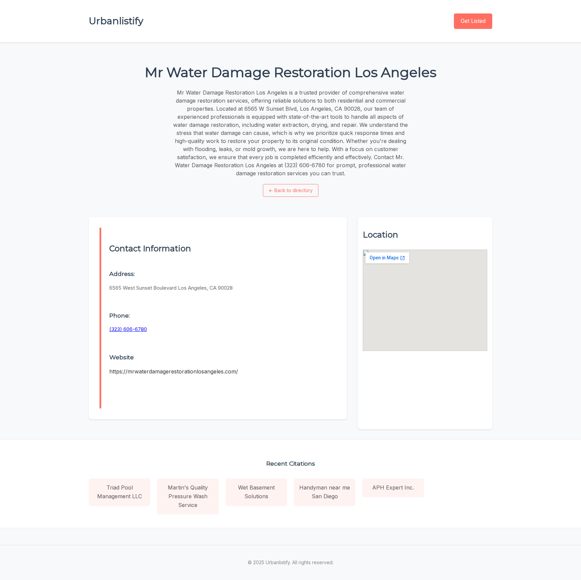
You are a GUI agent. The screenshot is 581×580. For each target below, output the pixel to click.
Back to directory (291, 190)
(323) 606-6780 (128, 329)
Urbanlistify (116, 21)
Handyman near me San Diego (324, 492)
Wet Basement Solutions (256, 492)
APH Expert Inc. (393, 487)
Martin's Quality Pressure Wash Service (188, 496)
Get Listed (473, 20)
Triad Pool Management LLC (119, 492)
